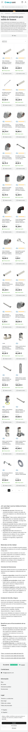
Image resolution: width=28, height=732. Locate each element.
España (5, 709)
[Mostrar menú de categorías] (2, 2)
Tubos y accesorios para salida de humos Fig (12, 653)
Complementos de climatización (18, 13)
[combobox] (14, 7)
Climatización (7, 13)
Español (5, 712)
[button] (8, 57)
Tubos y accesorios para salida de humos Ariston (13, 658)
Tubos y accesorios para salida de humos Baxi (12, 655)
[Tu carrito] (22, 2)
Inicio (2, 13)
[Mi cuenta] (25, 2)
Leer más (4, 719)
